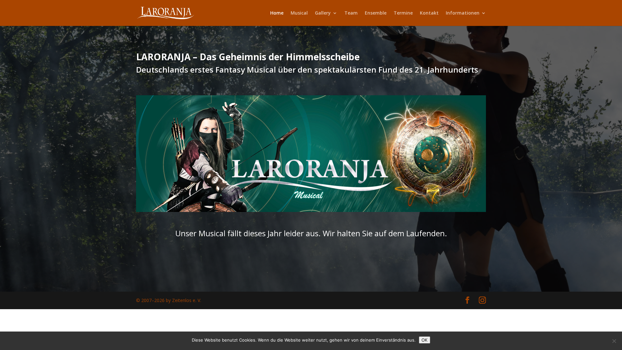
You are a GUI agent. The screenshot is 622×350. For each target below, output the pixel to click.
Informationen (462, 13)
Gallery (323, 13)
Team (351, 13)
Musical (299, 13)
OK (424, 340)
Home (276, 13)
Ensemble (375, 13)
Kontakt (429, 13)
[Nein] (614, 341)
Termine (403, 13)
